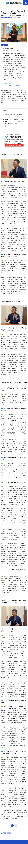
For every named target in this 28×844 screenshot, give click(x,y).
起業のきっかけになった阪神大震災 (13, 114)
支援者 (4, 17)
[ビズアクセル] (14, 2)
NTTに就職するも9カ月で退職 (12, 117)
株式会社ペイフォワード (9, 83)
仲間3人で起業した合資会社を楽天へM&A (15, 119)
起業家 (8, 17)
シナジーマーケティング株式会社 (11, 85)
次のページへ (6, 126)
